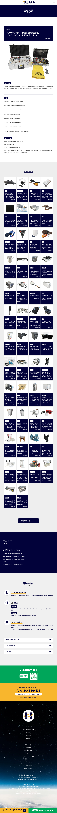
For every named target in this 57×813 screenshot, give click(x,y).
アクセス (28, 742)
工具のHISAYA (28, 762)
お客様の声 (28, 747)
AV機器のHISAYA (28, 765)
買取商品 (28, 733)
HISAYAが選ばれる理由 (28, 729)
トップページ (28, 726)
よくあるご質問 (28, 750)
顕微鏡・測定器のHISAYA (28, 769)
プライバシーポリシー (28, 756)
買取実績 (28, 736)
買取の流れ (28, 739)
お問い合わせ (28, 744)
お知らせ (28, 753)
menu (54, 2)
